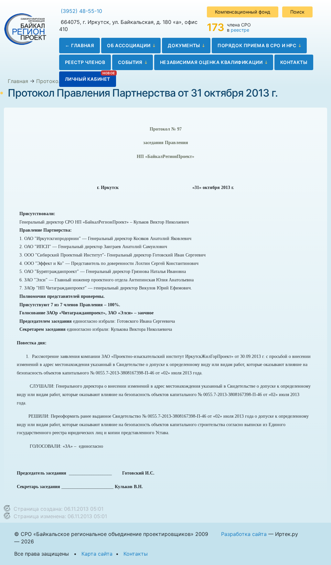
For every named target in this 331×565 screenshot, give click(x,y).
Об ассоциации (128, 45)
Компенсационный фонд (242, 12)
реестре (240, 30)
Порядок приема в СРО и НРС (257, 45)
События (130, 62)
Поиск (297, 12)
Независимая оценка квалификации (211, 62)
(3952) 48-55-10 (81, 11)
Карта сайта (96, 553)
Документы (184, 45)
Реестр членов (85, 62)
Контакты (293, 62)
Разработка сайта (244, 534)
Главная (82, 45)
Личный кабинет (87, 79)
